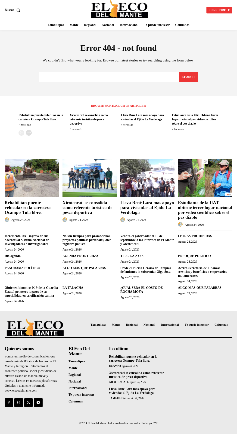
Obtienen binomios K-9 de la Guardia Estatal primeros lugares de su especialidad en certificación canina (31, 291)
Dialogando (13, 256)
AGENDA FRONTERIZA (80, 256)
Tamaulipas (117, 398)
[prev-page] (21, 133)
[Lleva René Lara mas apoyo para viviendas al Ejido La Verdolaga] (147, 178)
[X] (28, 402)
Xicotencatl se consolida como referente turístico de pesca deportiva (89, 119)
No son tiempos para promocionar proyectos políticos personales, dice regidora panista (86, 240)
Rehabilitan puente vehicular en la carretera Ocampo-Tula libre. (28, 207)
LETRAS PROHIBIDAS (195, 236)
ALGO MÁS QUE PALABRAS (84, 268)
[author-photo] (8, 219)
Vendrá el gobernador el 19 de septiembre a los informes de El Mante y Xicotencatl (147, 240)
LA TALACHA (72, 287)
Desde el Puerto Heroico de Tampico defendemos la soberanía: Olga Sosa (145, 270)
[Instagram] (18, 402)
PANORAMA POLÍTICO (22, 268)
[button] (13, 10)
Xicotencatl (119, 382)
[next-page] (29, 133)
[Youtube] (38, 402)
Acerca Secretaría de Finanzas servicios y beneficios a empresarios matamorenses (202, 272)
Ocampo (115, 366)
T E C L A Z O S (131, 256)
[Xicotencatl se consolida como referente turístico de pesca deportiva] (89, 178)
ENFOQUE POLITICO (194, 256)
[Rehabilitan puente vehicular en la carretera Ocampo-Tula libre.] (32, 178)
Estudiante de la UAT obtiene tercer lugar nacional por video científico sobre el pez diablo (195, 119)
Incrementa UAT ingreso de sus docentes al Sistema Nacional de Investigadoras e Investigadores (27, 240)
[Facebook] (9, 402)
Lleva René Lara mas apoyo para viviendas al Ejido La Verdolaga (147, 207)
